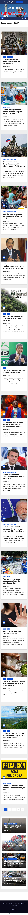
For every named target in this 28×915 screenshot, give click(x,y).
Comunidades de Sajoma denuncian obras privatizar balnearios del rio (14, 736)
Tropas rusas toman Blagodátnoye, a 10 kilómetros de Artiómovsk (14, 164)
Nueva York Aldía (12, 823)
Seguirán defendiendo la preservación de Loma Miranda (13, 318)
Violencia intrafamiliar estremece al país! (12, 632)
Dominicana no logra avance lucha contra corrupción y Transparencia (11, 62)
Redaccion (7, 66)
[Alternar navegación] (13, 18)
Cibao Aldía (14, 7)
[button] (22, 18)
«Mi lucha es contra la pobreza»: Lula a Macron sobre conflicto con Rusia (13, 529)
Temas (8, 783)
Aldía (4, 57)
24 (18, 809)
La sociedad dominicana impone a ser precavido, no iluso (14, 788)
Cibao (8, 107)
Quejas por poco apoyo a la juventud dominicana (13, 267)
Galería (14, 909)
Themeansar (14, 905)
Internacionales (11, 159)
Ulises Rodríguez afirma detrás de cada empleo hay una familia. (13, 112)
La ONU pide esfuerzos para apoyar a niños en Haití (12, 216)
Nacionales (10, 57)
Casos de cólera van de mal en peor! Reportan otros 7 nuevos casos (14, 683)
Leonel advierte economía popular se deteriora (14, 371)
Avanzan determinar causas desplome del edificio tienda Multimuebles (11, 582)
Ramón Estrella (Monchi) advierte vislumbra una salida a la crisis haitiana (13, 424)
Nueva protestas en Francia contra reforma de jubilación (14, 477)
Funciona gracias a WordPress (9, 903)
